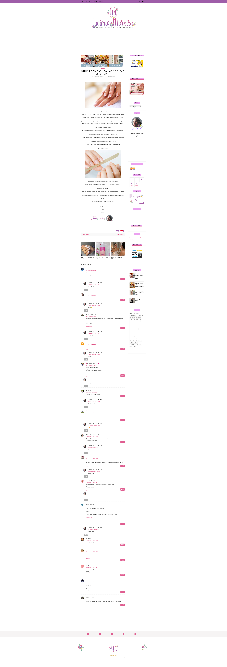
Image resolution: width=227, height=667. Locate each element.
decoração (132, 340)
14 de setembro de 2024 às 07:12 (92, 567)
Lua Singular (89, 579)
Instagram (90, 326)
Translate (138, 108)
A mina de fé (88, 558)
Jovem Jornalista (90, 504)
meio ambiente (132, 344)
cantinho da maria (91, 342)
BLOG (87, 326)
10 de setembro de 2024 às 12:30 (92, 458)
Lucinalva (88, 456)
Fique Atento (132, 319)
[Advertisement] (113, 44)
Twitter (132, 185)
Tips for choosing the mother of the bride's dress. (139, 293)
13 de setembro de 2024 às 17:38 (92, 551)
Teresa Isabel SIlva (91, 314)
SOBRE (86, 1)
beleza (102, 68)
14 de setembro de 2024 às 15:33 (92, 581)
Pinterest (136, 185)
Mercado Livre (140, 323)
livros (136, 342)
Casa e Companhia (133, 315)
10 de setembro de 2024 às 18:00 (92, 482)
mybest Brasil (139, 344)
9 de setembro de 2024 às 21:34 (91, 365)
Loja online (138, 321)
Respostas (86, 279)
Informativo (138, 319)
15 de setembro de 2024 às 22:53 (92, 599)
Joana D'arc (89, 538)
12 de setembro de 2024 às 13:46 (92, 540)
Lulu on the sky (90, 480)
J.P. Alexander (90, 390)
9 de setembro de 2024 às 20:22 (94, 284)
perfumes (135, 346)
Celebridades (140, 315)
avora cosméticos (133, 336)
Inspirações (132, 321)
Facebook (136, 180)
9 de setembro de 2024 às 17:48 (91, 344)
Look (142, 321)
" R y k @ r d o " (90, 268)
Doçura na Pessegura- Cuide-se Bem (103, 258)
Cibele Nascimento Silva (92, 434)
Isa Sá (87, 565)
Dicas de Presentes (133, 317)
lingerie (131, 342)
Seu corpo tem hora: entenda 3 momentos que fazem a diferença (139, 285)
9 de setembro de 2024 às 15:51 (91, 316)
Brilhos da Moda (88, 572)
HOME (82, 1)
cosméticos (136, 338)
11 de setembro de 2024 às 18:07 (94, 529)
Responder (86, 289)
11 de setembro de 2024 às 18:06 (94, 471)
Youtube (141, 180)
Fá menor (88, 410)
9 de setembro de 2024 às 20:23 (94, 333)
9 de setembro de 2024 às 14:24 (91, 270)
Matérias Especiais (133, 323)
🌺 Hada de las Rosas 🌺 (92, 363)
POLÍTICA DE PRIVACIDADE (98, 1)
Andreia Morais (90, 293)
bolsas (131, 338)
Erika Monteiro (90, 597)
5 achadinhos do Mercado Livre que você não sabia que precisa (139, 276)
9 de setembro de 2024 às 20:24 (94, 354)
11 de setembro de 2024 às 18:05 (94, 447)
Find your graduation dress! (139, 299)
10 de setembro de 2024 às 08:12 (94, 425)
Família (139, 317)
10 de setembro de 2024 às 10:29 (92, 436)
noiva (131, 346)
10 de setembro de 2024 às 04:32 (92, 412)
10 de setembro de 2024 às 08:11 (94, 401)
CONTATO (90, 1)
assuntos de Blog (133, 334)
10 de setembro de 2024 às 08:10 (94, 380)
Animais (131, 313)
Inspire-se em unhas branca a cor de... (87, 258)
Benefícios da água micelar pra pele (117, 258)
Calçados (136, 313)
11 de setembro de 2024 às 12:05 (92, 506)
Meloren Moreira (90, 549)
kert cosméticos (139, 340)
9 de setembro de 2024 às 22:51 (91, 392)
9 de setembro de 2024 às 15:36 (91, 295)
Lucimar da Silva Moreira (97, 76)
